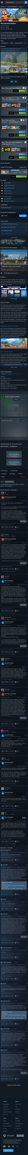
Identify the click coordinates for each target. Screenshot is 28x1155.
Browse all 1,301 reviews (14, 1085)
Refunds (5, 1131)
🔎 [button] (25, 288)
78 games (6, 814)
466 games (7, 690)
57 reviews (13, 732)
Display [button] (3, 476)
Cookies (5, 1128)
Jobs (16, 1106)
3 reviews (6, 789)
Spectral (7, 730)
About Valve (18, 1104)
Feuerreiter (7, 689)
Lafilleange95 (8, 617)
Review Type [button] (4, 470)
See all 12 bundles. (5, 163)
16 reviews (7, 577)
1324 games (7, 732)
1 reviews (6, 494)
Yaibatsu (7, 534)
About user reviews (5, 446)
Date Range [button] (12, 473)
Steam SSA (5, 1106)
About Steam (6, 1104)
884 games (7, 536)
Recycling (17, 1111)
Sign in (2, 76)
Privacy (4, 1120)
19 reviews (7, 759)
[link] (13, 113)
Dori (6, 812)
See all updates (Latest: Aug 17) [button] (11, 273)
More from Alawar (12, 397)
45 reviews (14, 618)
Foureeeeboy (8, 788)
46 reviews (13, 536)
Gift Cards (5, 1114)
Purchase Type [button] (14, 470)
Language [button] (3, 473)
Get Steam (17, 1120)
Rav (5, 492)
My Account (18, 1128)
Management (18, 43)
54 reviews (12, 814)
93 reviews (13, 690)
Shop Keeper (5, 43)
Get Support (18, 1126)
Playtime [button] (20, 473)
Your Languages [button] (8, 481)
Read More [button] (23, 521)
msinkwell (7, 576)
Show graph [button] (22, 476)
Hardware (17, 1109)
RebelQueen (7, 658)
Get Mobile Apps (8, 1150)
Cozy (11, 43)
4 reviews (6, 660)
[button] (3, 6)
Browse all (23, 167)
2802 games (7, 618)
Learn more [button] (23, 215)
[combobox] (15, 2)
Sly (5, 757)
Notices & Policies (7, 1126)
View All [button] (24, 247)
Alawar (7, 25)
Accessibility (6, 1123)
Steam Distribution (7, 1111)
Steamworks (6, 1109)
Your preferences (13, 446)
